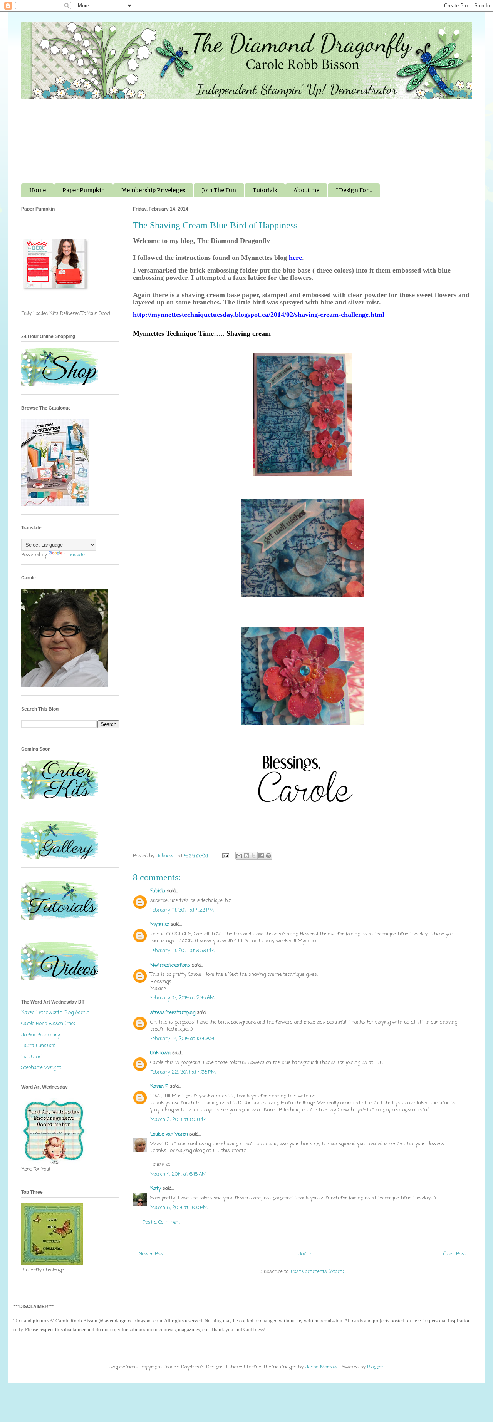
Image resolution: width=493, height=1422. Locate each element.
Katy (155, 1188)
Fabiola (157, 891)
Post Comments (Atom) (317, 1271)
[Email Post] (225, 856)
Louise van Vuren (169, 1134)
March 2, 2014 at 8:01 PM (178, 1119)
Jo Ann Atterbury (40, 1035)
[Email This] (239, 856)
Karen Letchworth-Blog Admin (55, 1012)
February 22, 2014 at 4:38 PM (183, 1072)
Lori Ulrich (32, 1057)
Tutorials (265, 190)
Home (37, 190)
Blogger (375, 1367)
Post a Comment (161, 1222)
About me (306, 190)
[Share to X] (254, 856)
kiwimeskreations (170, 965)
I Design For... (354, 190)
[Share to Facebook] (261, 856)
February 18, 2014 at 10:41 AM (182, 1038)
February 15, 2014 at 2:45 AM (182, 998)
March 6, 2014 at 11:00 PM (179, 1207)
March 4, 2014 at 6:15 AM (178, 1174)
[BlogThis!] (246, 856)
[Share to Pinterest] (268, 856)
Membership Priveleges (153, 190)
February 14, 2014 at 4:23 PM (182, 910)
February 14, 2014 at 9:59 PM (182, 950)
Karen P (159, 1086)
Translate (74, 555)
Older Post (454, 1254)
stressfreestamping (172, 1012)
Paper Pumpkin (83, 190)
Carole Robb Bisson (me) (48, 1023)
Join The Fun (219, 190)
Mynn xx (159, 924)
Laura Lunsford (38, 1045)
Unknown (160, 1053)
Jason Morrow (321, 1367)
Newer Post (152, 1254)
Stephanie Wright (41, 1067)
